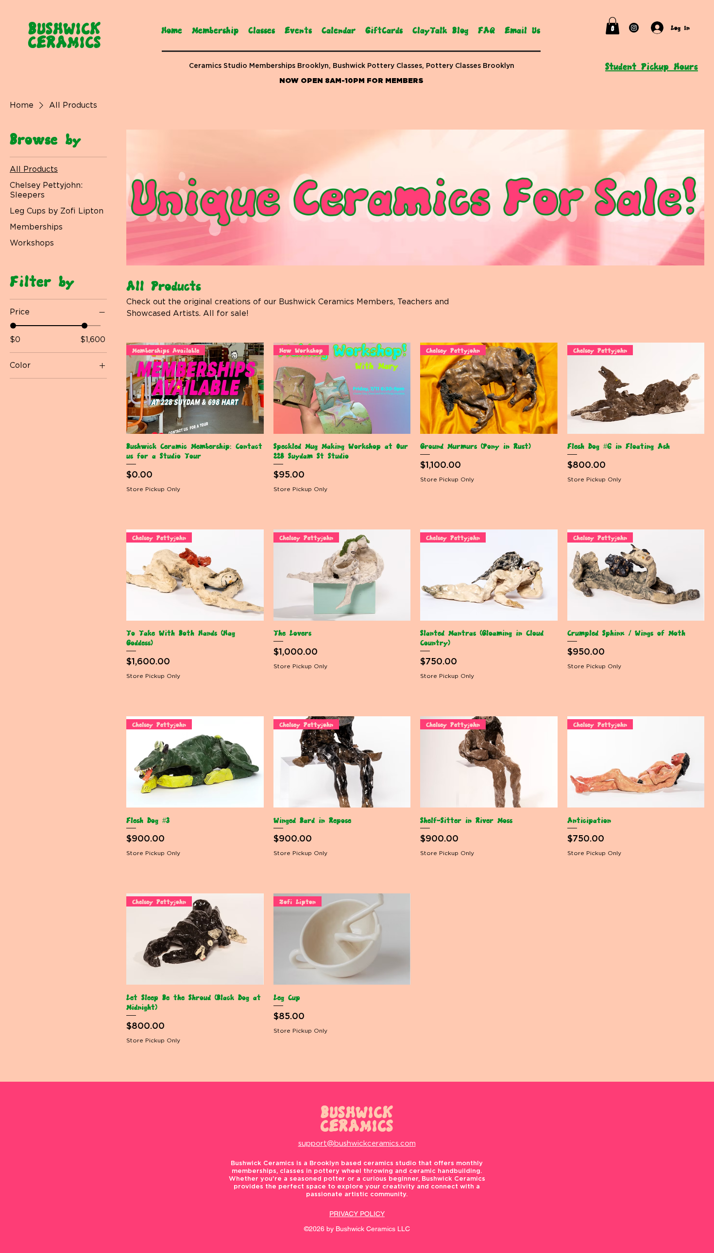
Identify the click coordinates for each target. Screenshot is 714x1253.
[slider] (13, 325)
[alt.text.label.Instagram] (634, 28)
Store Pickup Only (153, 489)
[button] (612, 25)
